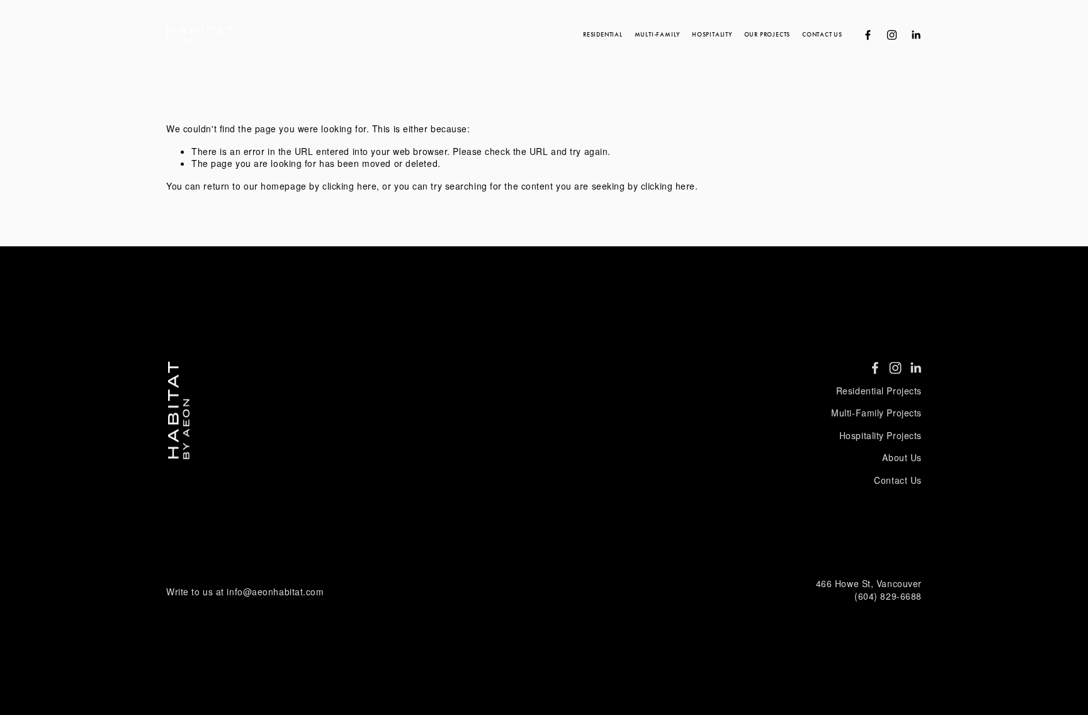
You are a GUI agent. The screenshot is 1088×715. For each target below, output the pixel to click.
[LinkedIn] (916, 35)
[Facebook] (868, 35)
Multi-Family (657, 34)
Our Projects (767, 34)
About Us (901, 458)
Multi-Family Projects (876, 413)
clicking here (349, 186)
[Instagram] (892, 35)
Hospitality (712, 34)
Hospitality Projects (880, 436)
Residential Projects (879, 391)
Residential (603, 34)
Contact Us (822, 34)
